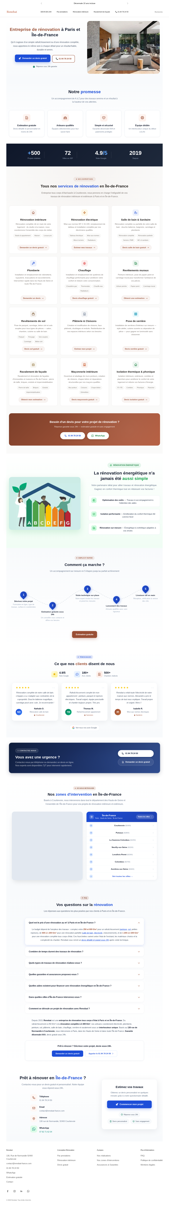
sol (129, 929)
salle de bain (87, 933)
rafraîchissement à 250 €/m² (44, 1024)
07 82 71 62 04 (45, 1132)
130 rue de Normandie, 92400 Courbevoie (57, 1121)
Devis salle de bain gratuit (134, 248)
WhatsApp (100, 436)
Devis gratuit (62, 1165)
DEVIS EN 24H (46, 12)
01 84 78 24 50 (74, 436)
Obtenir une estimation (134, 298)
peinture (123, 929)
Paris (75, 1031)
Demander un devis (32, 298)
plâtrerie (46, 1027)
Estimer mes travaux (83, 248)
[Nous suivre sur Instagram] (14, 1191)
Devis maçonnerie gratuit (83, 400)
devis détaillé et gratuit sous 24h (95, 940)
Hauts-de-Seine (92, 1031)
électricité (98, 933)
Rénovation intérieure (80, 12)
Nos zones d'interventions (108, 1160)
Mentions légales (148, 1165)
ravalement (86, 1027)
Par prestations (62, 12)
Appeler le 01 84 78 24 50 (100, 1053)
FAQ (143, 1156)
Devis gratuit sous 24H (84, 5)
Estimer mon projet (82, 349)
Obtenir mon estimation (31, 400)
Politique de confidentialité (152, 1160)
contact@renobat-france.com (52, 1111)
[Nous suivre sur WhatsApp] (28, 1191)
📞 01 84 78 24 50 (121, 12)
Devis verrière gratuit (134, 349)
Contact (9, 1182)
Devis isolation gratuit (134, 400)
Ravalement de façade (102, 12)
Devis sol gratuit (31, 349)
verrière (75, 1027)
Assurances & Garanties (107, 1165)
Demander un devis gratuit (34, 58)
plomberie (127, 1024)
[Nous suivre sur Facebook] (7, 1191)
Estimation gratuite (84, 634)
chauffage (67, 1027)
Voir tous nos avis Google (86, 728)
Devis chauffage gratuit (83, 298)
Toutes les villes (144, 817)
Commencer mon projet (131, 1105)
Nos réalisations (104, 1156)
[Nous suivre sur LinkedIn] (21, 1191)
